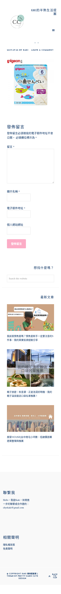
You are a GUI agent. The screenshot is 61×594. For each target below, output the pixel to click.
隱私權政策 (9, 544)
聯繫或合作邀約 (18, 503)
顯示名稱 (13, 191)
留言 (10, 146)
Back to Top (55, 576)
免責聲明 (8, 548)
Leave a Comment (42, 50)
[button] (43, 30)
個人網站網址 (15, 224)
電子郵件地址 (16, 208)
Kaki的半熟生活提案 (17, 21)
